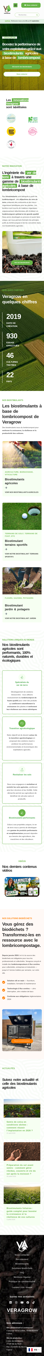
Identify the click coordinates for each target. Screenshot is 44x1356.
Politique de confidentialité (22, 1282)
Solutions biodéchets (22, 1268)
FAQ (22, 1273)
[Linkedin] (10, 1302)
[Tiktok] (33, 1302)
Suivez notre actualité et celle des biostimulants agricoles (20, 1084)
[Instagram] (16, 1302)
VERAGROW (22, 1310)
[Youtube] (22, 1302)
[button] (15, 5)
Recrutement (22, 1259)
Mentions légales (22, 1277)
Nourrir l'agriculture (22, 1313)
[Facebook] (27, 1302)
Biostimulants (22, 1264)
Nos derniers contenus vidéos (19, 869)
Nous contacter (22, 1255)
